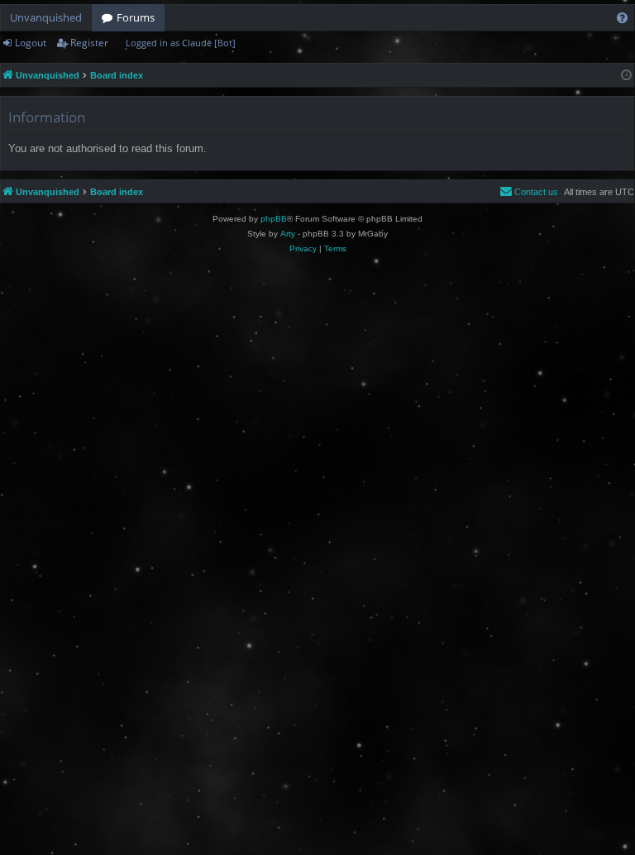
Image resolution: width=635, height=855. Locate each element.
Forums (136, 17)
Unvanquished (46, 17)
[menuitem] (622, 17)
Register (89, 43)
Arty (287, 233)
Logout (30, 43)
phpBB (273, 218)
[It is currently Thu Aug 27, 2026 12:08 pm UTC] (626, 75)
